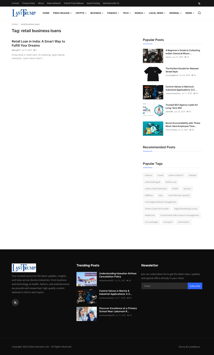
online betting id (152, 182)
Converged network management (160, 201)
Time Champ (171, 129)
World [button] (139, 12)
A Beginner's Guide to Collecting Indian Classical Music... (183, 52)
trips (161, 195)
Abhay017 (16, 50)
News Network (54, 3)
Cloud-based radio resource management (179, 215)
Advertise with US (111, 3)
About (41, 3)
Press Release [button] (61, 12)
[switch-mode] (200, 3)
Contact (15, 3)
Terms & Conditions (189, 346)
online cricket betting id (156, 188)
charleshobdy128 (107, 315)
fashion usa (171, 182)
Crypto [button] (80, 12)
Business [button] (95, 12)
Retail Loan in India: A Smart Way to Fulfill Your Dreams (38, 43)
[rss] (15, 302)
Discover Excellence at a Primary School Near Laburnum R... (118, 310)
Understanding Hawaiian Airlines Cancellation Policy (117, 275)
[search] (199, 13)
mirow (168, 57)
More (188, 12)
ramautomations (173, 93)
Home (46, 12)
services (187, 188)
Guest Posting (93, 3)
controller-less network (179, 195)
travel (160, 175)
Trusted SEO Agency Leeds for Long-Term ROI (182, 106)
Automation (183, 222)
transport (168, 222)
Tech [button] (126, 12)
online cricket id (176, 175)
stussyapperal (172, 75)
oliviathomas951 (106, 280)
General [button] (174, 12)
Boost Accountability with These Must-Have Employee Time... (183, 124)
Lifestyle (192, 175)
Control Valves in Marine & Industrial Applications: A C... (181, 88)
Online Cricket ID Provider (157, 208)
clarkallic (169, 111)
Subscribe (195, 285)
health (175, 188)
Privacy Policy (28, 3)
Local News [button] (156, 12)
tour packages (151, 222)
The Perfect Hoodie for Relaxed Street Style (182, 70)
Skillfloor (149, 195)
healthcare (150, 215)
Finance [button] (112, 12)
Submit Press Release (74, 3)
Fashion (148, 175)
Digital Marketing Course (185, 208)
